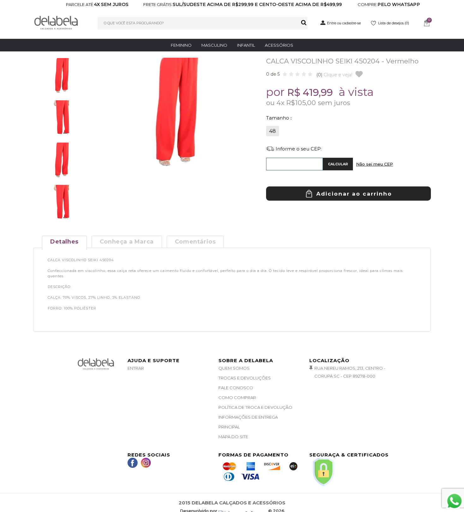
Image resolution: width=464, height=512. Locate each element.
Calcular (338, 164)
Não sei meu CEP (374, 164)
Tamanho (278, 118)
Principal (229, 426)
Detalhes (64, 241)
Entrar (136, 368)
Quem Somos (234, 368)
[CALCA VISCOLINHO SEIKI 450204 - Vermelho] (61, 78)
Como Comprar (237, 397)
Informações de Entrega (248, 417)
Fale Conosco (235, 387)
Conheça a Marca (127, 241)
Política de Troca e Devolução (255, 407)
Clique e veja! (334, 75)
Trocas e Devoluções (244, 377)
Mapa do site (233, 436)
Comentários (195, 241)
